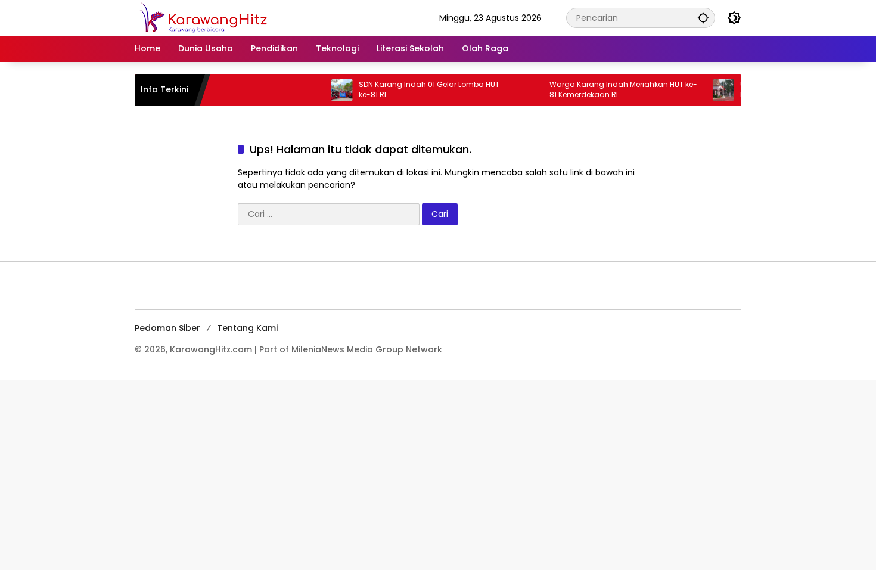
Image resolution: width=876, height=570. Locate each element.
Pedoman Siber (167, 328)
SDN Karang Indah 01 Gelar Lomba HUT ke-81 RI (419, 90)
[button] (703, 17)
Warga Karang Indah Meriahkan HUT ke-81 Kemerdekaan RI (613, 90)
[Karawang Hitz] (220, 17)
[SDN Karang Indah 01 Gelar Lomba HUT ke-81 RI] (332, 90)
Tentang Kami (247, 328)
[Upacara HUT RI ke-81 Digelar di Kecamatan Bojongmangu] (713, 90)
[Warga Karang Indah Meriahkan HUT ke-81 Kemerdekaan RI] (522, 90)
